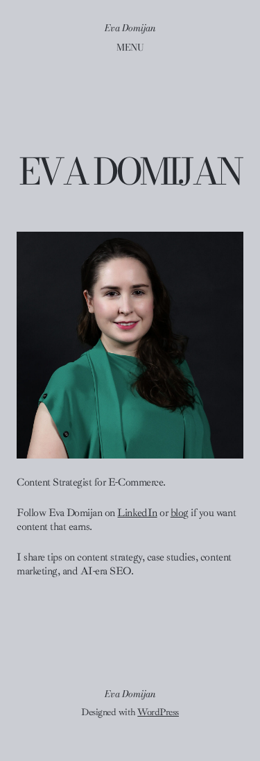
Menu (130, 47)
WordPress (158, 712)
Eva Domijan (130, 28)
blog (180, 513)
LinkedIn (137, 513)
